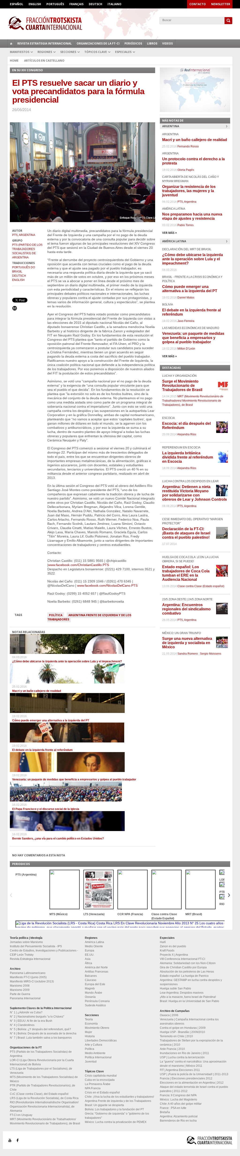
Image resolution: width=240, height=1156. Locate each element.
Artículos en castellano (44, 61)
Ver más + (169, 233)
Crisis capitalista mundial (101, 1075)
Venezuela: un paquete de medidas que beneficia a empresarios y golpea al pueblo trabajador (74, 779)
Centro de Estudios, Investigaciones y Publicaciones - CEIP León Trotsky (44, 952)
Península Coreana (97, 1001)
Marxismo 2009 (20, 990)
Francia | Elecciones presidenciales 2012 (186, 1078)
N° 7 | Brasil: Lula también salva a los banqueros (41, 1037)
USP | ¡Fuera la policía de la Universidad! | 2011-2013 (194, 1074)
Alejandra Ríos (186, 434)
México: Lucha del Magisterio (178, 1099)
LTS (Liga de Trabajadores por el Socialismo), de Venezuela (41, 1070)
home (11, 43)
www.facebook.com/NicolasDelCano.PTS (107, 585)
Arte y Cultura (93, 1044)
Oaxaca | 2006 (169, 1015)
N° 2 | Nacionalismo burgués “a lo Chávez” (37, 1016)
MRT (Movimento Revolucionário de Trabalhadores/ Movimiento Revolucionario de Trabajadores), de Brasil (192, 400)
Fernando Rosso (188, 146)
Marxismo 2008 (20, 985)
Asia (87, 959)
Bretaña (165, 1112)
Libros (152, 43)
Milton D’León (186, 348)
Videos (167, 43)
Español (16, 4)
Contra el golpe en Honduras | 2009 (183, 1027)
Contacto (197, 4)
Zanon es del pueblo (173, 946)
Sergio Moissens (210, 653)
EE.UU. (89, 954)
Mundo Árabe (93, 992)
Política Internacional (98, 1057)
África (88, 963)
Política (55, 615)
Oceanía (90, 997)
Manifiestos (19, 52)
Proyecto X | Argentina (174, 954)
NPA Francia (93, 1088)
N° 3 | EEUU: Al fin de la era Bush (31, 1020)
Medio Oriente (94, 946)
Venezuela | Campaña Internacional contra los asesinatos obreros (189, 1021)
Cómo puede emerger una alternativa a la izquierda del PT (50, 720)
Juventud (91, 1061)
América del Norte (96, 967)
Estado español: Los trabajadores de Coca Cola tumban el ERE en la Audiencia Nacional (186, 573)
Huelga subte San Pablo (175, 988)
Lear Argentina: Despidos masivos (181, 992)
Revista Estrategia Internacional (44, 43)
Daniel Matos (185, 297)
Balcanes (91, 975)
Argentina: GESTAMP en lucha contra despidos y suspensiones (191, 982)
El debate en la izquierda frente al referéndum (42, 750)
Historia (90, 1036)
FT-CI (120, 23)
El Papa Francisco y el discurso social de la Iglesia (45, 809)
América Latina (94, 942)
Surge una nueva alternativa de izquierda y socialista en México (187, 643)
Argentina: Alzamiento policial (179, 1116)
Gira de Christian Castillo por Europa (183, 967)
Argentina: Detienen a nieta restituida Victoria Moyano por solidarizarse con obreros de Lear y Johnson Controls (194, 493)
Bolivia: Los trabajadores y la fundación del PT (114, 1109)
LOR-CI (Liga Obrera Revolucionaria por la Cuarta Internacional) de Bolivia (42, 1062)
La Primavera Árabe (97, 1084)
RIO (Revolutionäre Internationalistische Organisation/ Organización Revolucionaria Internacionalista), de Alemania (44, 1106)
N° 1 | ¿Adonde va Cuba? (26, 1012)
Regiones (45, 52)
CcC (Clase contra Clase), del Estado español (39, 1094)
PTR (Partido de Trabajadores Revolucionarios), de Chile (42, 1087)
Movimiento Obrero (97, 1027)
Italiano (114, 4)
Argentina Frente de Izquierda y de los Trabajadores (89, 617)
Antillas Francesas (96, 971)
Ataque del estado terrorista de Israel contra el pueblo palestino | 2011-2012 (194, 1089)
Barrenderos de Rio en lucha (178, 1120)
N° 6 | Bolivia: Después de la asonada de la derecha (43, 1033)
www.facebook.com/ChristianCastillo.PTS (78, 565)
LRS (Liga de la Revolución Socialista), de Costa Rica (44, 1098)
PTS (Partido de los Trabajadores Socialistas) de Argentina (27, 251)
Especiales (123, 52)
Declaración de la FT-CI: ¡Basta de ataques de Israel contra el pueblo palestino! (186, 533)
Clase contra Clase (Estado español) (200, 586)
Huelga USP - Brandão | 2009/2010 (182, 1032)
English (35, 4)
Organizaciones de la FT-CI (98, 43)
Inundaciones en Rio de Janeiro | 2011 (184, 1053)
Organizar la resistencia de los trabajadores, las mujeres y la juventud (189, 191)
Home (14, 61)
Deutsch (95, 4)
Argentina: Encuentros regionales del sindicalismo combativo (186, 609)
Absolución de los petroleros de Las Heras (187, 971)
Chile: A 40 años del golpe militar (181, 1103)
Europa (89, 950)
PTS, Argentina (23, 235)
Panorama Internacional (25, 998)
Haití (163, 942)
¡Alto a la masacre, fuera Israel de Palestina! (188, 997)
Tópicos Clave (95, 52)
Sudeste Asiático (95, 1005)
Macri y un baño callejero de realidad (36, 691)
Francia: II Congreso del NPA (178, 1095)
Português (55, 4)
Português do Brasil (23, 269)
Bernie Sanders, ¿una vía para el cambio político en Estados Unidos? (58, 838)
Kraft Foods (167, 950)
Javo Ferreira (185, 321)
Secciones (68, 52)
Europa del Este (95, 984)
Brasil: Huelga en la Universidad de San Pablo (189, 1001)
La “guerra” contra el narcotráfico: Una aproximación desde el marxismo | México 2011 (193, 1063)
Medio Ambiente (95, 1053)
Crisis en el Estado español (102, 1092)
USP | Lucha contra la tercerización (182, 1057)
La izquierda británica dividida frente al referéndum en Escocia (187, 457)
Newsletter (220, 4)
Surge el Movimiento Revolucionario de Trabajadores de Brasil (182, 385)
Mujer (88, 1032)
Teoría (89, 1019)
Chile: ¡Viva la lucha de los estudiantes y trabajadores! (119, 1096)
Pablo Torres (185, 225)
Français (76, 4)
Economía (91, 1023)
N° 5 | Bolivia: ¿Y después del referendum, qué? (40, 1029)
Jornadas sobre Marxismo (26, 942)
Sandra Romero (187, 653)
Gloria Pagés (185, 170)
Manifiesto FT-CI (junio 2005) (28, 977)
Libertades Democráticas (101, 1040)
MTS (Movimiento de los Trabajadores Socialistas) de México (44, 1079)
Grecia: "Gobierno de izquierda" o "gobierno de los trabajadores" (117, 1115)
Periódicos (133, 43)
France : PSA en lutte (173, 1108)
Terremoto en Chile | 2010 (176, 1036)
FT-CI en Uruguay (21, 1115)
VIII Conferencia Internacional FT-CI (182, 959)
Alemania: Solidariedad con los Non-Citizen (188, 963)
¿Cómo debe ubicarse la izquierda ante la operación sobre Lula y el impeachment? (67, 661)
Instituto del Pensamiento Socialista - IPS (36, 946)
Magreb (90, 988)
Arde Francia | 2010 (172, 1049)
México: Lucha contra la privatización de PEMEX (115, 1122)
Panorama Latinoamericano (27, 973)
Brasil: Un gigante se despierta (104, 1105)
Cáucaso (90, 980)
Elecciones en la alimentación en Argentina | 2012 (192, 1082)
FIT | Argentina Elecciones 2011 (180, 1070)
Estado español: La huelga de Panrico (184, 975)
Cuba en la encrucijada (100, 1079)
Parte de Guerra (20, 994)
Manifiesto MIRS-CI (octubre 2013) (32, 981)
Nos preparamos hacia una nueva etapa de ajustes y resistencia (192, 216)
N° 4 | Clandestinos (22, 1025)
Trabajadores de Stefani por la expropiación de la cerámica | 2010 (191, 1042)
